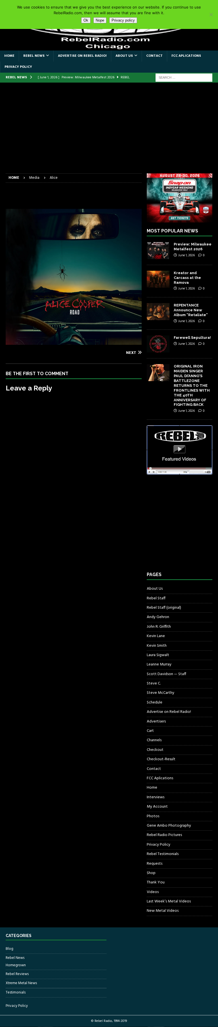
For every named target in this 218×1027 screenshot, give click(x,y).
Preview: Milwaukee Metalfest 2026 (192, 246)
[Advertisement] (109, 131)
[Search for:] (184, 77)
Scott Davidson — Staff (166, 674)
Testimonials (16, 993)
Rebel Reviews (17, 974)
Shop (151, 873)
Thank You (156, 882)
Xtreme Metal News (21, 983)
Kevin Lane (156, 636)
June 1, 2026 (186, 255)
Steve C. (154, 683)
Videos (153, 892)
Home (9, 56)
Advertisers (156, 721)
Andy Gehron (158, 617)
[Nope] (211, 14)
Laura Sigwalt (158, 655)
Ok (85, 20)
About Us (124, 56)
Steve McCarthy (160, 693)
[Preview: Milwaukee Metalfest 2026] (158, 250)
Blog (9, 949)
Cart (150, 731)
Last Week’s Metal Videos (169, 901)
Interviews (155, 797)
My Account (157, 806)
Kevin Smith (157, 645)
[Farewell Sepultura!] (158, 343)
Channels (154, 740)
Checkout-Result (161, 759)
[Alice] (74, 341)
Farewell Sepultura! (192, 337)
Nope (100, 20)
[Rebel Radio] (109, 47)
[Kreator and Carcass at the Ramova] (158, 279)
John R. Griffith (159, 626)
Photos (153, 816)
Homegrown (16, 965)
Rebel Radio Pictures (164, 835)
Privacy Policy (18, 67)
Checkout (155, 750)
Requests (154, 863)
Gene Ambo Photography (169, 825)
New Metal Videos (163, 911)
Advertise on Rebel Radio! (82, 56)
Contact (154, 56)
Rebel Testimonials (163, 854)
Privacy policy (123, 20)
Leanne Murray (159, 664)
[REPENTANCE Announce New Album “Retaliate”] (158, 311)
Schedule (154, 702)
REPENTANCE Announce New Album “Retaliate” (191, 310)
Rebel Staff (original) (164, 607)
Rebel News (34, 56)
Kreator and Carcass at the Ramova (187, 278)
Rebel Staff (156, 598)
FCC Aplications (186, 56)
